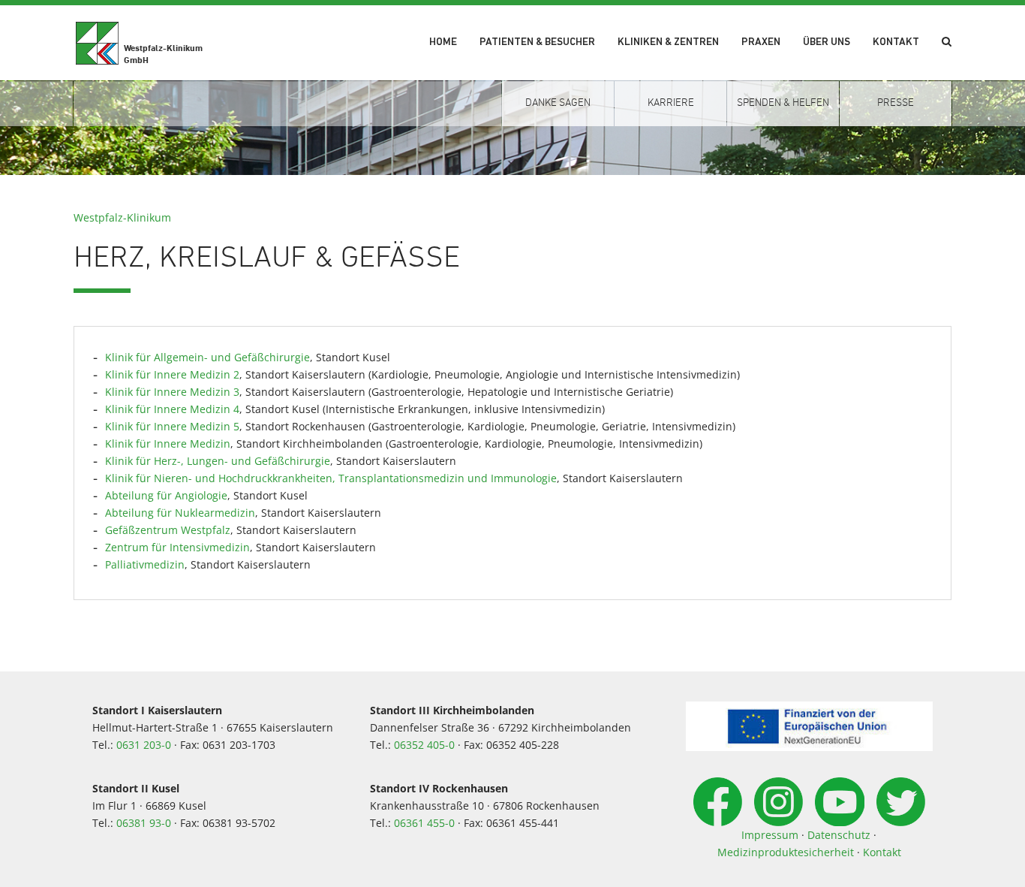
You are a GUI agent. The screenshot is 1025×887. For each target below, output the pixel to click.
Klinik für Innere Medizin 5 (172, 426)
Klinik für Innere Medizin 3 (172, 392)
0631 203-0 (143, 745)
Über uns (826, 42)
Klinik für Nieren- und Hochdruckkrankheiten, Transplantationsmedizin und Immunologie (331, 478)
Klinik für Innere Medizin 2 (172, 374)
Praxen (760, 42)
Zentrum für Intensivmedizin (177, 547)
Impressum (769, 835)
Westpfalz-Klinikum (122, 217)
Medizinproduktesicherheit (785, 852)
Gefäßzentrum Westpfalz (167, 530)
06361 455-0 (424, 823)
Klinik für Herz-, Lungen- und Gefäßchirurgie (217, 461)
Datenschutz (838, 835)
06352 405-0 (424, 745)
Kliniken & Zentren (668, 42)
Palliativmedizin (145, 564)
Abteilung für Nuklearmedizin (180, 512)
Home (443, 42)
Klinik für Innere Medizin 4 (172, 409)
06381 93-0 (143, 823)
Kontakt (896, 42)
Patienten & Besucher (537, 42)
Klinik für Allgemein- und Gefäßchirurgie (207, 357)
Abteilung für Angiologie (166, 495)
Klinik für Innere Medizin (167, 443)
